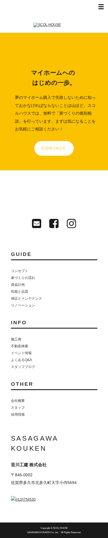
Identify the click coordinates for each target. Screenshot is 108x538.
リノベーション (23, 305)
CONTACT (54, 148)
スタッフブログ (23, 367)
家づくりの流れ (23, 278)
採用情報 (18, 414)
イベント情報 (21, 353)
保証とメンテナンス (26, 298)
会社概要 (18, 401)
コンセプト (19, 271)
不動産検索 (19, 346)
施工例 (16, 339)
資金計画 (18, 285)
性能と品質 (19, 292)
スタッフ (18, 408)
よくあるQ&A (21, 360)
